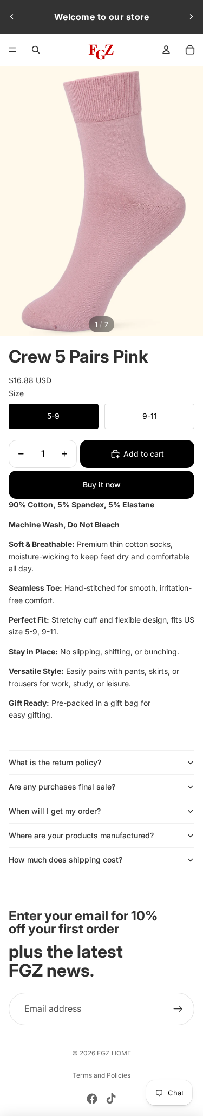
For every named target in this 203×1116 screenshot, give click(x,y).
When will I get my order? (55, 811)
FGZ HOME (114, 1053)
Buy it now (102, 484)
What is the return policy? (55, 762)
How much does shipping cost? (65, 859)
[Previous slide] (12, 17)
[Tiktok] (110, 1098)
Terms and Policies (101, 1075)
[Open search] (36, 50)
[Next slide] (191, 17)
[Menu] (12, 49)
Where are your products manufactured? (81, 835)
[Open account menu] (166, 50)
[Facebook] (92, 1098)
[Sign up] (178, 1009)
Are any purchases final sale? (62, 786)
